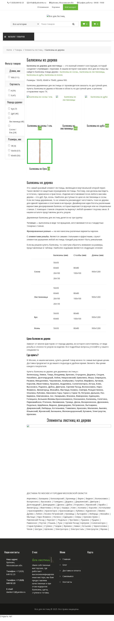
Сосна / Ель (12, 131)
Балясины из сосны (69, 72)
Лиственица (16, 121)
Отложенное (43, 7)
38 (13, 145)
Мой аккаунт (70, 7)
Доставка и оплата (72, 570)
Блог (65, 565)
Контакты (67, 582)
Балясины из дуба (35, 75)
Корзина (56, 7)
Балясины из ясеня (53, 75)
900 (15, 77)
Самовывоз (68, 576)
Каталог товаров (16, 36)
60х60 (15, 155)
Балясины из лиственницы (92, 72)
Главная (66, 559)
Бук (14, 108)
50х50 (15, 150)
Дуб (14, 113)
